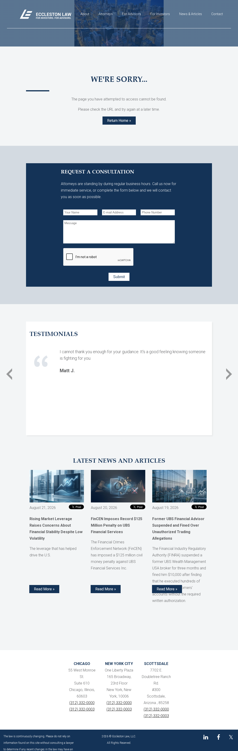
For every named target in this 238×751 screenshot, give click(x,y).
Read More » (44, 589)
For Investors (160, 14)
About (84, 14)
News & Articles (190, 14)
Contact (217, 14)
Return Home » (119, 120)
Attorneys (106, 14)
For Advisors (131, 14)
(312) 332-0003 (82, 709)
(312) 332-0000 (82, 703)
